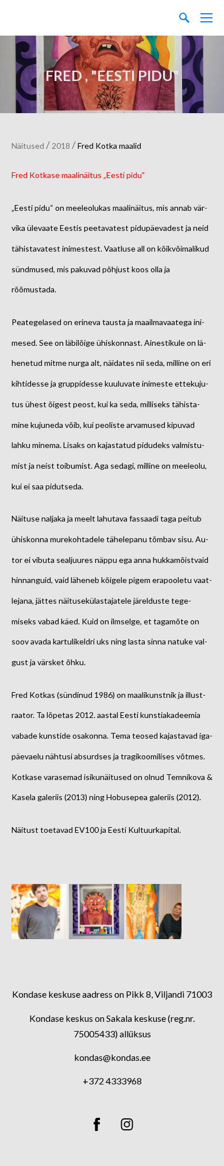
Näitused (27, 145)
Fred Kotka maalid (109, 145)
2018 (61, 145)
